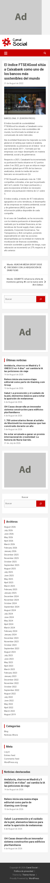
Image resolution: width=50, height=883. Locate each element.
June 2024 (9, 617)
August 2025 (10, 568)
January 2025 (10, 593)
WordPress (34, 878)
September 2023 (11, 648)
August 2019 (10, 714)
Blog (6, 731)
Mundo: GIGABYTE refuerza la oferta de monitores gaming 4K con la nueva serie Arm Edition (24, 282)
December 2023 (11, 638)
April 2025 (8, 582)
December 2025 (11, 554)
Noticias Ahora (11, 735)
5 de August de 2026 (13, 429)
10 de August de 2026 (13, 388)
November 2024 (11, 600)
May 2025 (8, 579)
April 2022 (8, 707)
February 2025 (10, 589)
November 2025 (11, 558)
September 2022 (11, 690)
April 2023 (8, 666)
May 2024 (8, 620)
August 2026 (10, 527)
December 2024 (11, 596)
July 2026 (8, 530)
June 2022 (9, 700)
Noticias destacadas (17, 772)
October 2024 (10, 603)
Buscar (25, 497)
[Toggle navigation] (5, 53)
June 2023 (9, 659)
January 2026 (10, 551)
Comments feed (11, 759)
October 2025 (10, 561)
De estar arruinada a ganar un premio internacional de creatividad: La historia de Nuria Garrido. (24, 437)
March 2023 (9, 669)
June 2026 (9, 534)
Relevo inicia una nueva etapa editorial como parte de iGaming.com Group (24, 382)
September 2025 (11, 565)
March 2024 (9, 627)
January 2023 (10, 676)
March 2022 (9, 711)
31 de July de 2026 (12, 443)
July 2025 (8, 572)
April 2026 (8, 541)
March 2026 (9, 544)
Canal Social (32, 867)
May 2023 (8, 662)
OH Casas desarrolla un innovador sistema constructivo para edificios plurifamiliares (23, 409)
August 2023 (10, 652)
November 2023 (11, 641)
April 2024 (8, 624)
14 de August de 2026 (13, 374)
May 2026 (8, 537)
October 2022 (10, 686)
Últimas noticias (16, 360)
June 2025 (9, 575)
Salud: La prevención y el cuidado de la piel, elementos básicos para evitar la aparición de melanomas (24, 396)
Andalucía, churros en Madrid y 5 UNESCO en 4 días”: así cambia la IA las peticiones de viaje (23, 368)
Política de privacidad (23, 871)
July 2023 (8, 655)
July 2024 (8, 614)
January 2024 (10, 634)
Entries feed (9, 755)
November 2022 (11, 683)
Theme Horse (28, 875)
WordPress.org (11, 762)
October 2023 (10, 645)
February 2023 (10, 673)
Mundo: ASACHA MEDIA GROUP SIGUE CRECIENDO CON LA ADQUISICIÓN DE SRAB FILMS (24, 267)
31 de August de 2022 (13, 83)
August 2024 (10, 610)
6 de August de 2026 (13, 402)
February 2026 (10, 548)
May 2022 (8, 704)
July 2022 (8, 697)
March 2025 (9, 586)
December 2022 (11, 680)
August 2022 (10, 693)
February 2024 (10, 631)
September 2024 (11, 607)
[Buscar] (40, 299)
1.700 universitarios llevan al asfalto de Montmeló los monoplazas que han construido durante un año (25, 423)
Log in (7, 752)
